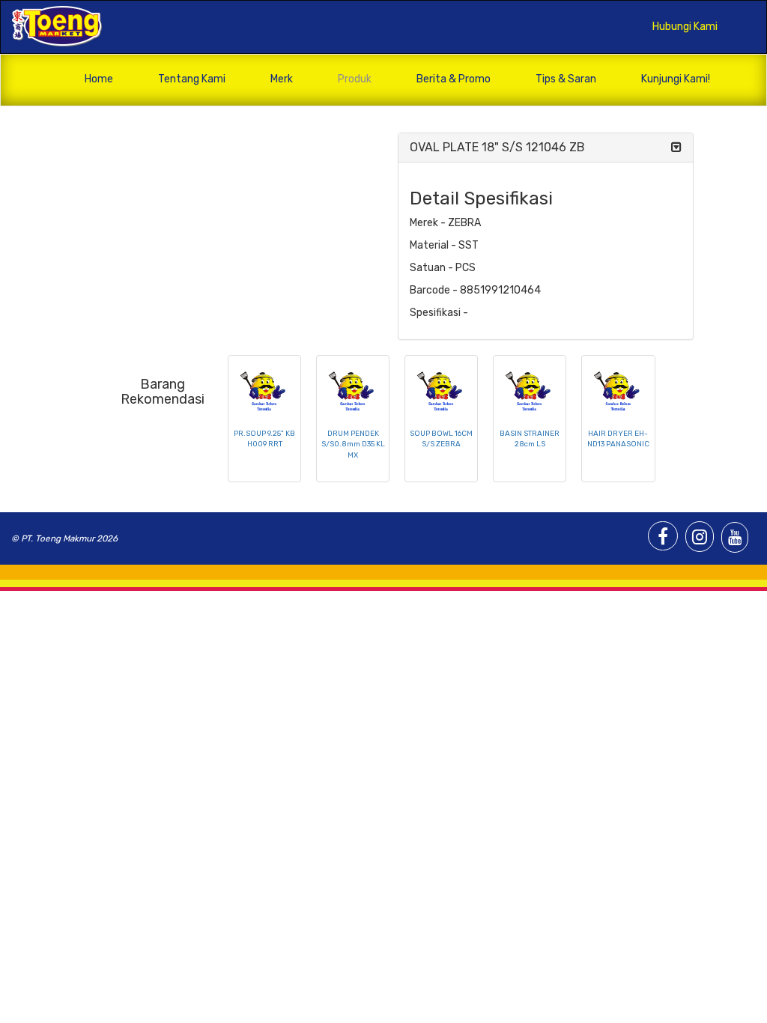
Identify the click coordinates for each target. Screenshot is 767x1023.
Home (99, 79)
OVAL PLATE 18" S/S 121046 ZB (497, 147)
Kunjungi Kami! (675, 79)
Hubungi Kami (685, 26)
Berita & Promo (453, 79)
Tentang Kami (191, 79)
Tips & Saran (566, 79)
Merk (281, 79)
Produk (355, 79)
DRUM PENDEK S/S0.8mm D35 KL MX (353, 444)
